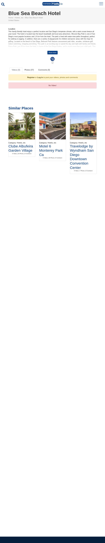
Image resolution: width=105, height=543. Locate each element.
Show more (52, 52)
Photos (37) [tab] (29, 70)
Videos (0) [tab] (16, 70)
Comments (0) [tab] (44, 70)
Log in (40, 77)
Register (31, 77)
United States (13, 20)
